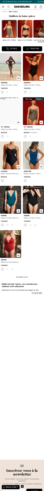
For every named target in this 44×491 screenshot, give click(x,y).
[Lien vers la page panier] (40, 6)
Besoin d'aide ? (12, 487)
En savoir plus (37, 293)
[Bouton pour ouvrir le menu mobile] (3, 6)
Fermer (22, 486)
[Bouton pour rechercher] (8, 6)
